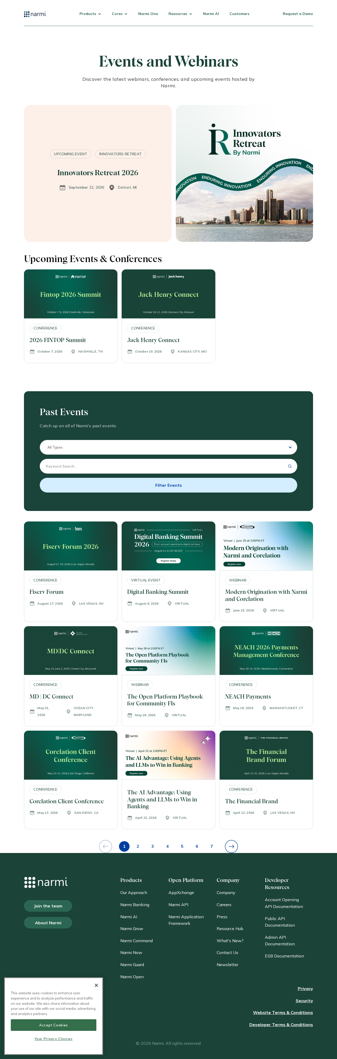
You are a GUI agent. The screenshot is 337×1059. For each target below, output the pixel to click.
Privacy (305, 988)
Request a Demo (298, 13)
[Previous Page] (105, 846)
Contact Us (227, 952)
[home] (35, 18)
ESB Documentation (284, 955)
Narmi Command (136, 940)
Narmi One (148, 13)
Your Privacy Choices (53, 1039)
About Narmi (48, 922)
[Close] (96, 985)
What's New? (230, 940)
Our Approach (133, 892)
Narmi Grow (131, 928)
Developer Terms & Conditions (281, 1024)
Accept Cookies (53, 1025)
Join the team (48, 906)
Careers (224, 904)
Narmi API (178, 904)
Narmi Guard (132, 964)
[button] (90, 18)
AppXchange (181, 892)
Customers (239, 13)
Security (304, 1000)
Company (226, 892)
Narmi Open (132, 976)
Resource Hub (230, 928)
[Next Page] (231, 846)
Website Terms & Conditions (283, 1012)
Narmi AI (211, 13)
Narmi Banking (134, 904)
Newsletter (227, 964)
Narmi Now (131, 952)
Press (222, 916)
